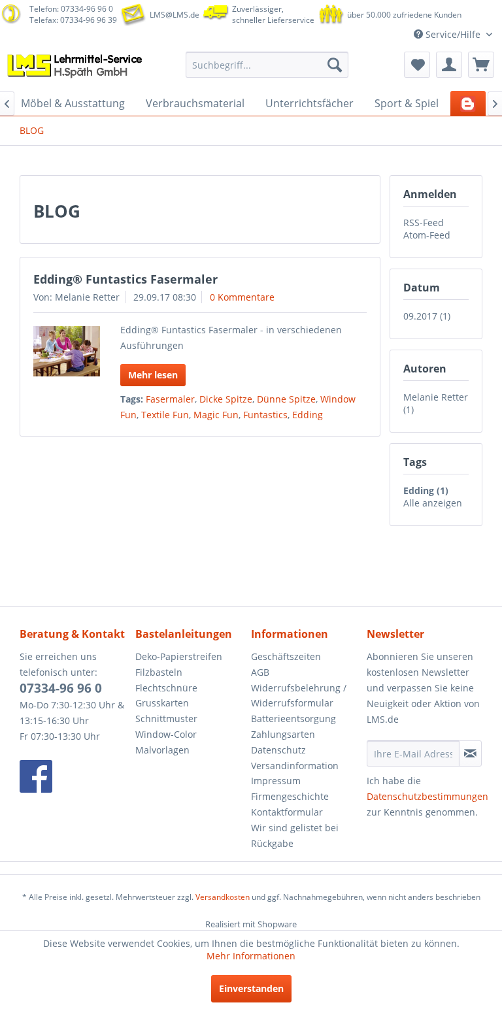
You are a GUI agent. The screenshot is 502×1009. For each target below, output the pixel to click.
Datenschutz (278, 750)
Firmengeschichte (290, 796)
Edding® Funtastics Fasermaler (125, 279)
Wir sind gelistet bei (295, 827)
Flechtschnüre (166, 688)
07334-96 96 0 (61, 688)
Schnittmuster (166, 718)
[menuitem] (267, 65)
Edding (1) (425, 490)
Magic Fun (216, 414)
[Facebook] (74, 776)
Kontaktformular (287, 812)
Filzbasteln (158, 672)
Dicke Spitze (225, 399)
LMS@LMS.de (174, 14)
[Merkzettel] (417, 65)
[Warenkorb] (481, 65)
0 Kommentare (242, 297)
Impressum (276, 780)
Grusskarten (162, 703)
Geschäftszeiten (286, 656)
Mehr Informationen (251, 956)
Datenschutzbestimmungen (427, 796)
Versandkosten (222, 896)
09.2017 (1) (426, 316)
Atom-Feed (426, 235)
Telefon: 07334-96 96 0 (71, 8)
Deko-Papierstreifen (178, 656)
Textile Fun (165, 414)
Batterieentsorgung (293, 718)
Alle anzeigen (432, 503)
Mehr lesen (153, 375)
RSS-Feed (423, 222)
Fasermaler (170, 399)
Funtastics (265, 414)
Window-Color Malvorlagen (166, 742)
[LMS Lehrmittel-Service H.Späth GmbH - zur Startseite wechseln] (76, 68)
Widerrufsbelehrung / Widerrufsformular (298, 696)
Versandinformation (295, 765)
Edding (307, 414)
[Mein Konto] (449, 65)
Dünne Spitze (286, 399)
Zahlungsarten (283, 734)
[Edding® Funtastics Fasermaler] (66, 351)
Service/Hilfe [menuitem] (453, 34)
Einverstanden (251, 988)
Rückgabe (272, 843)
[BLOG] (468, 103)
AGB (260, 672)
